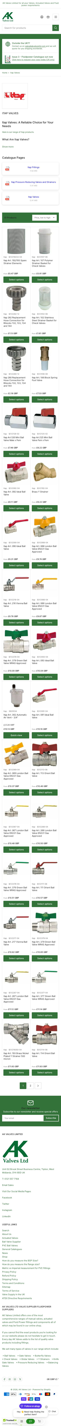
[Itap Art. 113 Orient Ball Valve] (44, 754)
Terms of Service (10, 1290)
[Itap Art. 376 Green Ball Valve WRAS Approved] (16, 868)
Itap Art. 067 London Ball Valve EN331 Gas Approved (16, 833)
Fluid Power (19, 1322)
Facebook (7, 1197)
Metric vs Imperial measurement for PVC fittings (26, 1268)
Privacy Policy (9, 1271)
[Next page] (38, 1086)
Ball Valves (9, 1355)
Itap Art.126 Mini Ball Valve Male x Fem (14, 439)
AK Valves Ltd (25, 1389)
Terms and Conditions (13, 1283)
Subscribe (51, 1118)
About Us (6, 1234)
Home (4, 73)
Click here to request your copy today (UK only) (33, 59)
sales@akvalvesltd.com (35, 46)
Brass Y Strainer (40, 491)
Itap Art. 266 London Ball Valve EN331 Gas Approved (44, 833)
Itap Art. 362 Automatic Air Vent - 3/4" (15, 716)
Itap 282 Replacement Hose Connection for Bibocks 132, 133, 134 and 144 (15, 321)
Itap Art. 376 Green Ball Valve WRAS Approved (15, 889)
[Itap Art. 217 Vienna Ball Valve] (16, 922)
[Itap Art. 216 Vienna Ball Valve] (16, 584)
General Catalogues (12, 1249)
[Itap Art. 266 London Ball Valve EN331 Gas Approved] (44, 811)
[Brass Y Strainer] (44, 472)
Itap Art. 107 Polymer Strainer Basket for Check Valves (42, 263)
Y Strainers (44, 1359)
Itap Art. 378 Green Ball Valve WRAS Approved (15, 662)
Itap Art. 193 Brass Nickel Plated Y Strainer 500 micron (16, 1056)
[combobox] (30, 28)
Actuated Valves (10, 1238)
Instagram (7, 1210)
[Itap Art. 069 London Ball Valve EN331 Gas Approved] (16, 754)
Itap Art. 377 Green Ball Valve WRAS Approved (43, 997)
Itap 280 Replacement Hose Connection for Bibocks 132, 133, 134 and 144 (15, 381)
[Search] (55, 28)
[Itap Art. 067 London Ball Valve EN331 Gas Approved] (16, 811)
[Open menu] (56, 17)
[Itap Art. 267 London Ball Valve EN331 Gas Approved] (16, 977)
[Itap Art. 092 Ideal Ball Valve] (16, 472)
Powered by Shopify (42, 1389)
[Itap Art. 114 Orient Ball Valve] (44, 1034)
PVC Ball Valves (10, 1245)
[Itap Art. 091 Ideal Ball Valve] (44, 695)
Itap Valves (15, 73)
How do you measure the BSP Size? (20, 1260)
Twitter (5, 1204)
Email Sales (8, 1185)
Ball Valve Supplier (11, 1241)
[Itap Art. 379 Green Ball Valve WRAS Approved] (44, 922)
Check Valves (10, 1359)
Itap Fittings (33, 167)
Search (5, 1230)
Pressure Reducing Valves (31, 1362)
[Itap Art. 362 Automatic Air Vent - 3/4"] (16, 695)
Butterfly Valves (43, 1355)
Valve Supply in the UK (13, 1294)
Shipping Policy (10, 1279)
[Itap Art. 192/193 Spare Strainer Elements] (16, 241)
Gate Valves (25, 1355)
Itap (5, 257)
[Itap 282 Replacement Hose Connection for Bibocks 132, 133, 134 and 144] (16, 298)
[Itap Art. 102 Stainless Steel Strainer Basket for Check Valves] (44, 298)
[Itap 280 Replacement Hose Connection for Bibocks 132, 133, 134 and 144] (16, 358)
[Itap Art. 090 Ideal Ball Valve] (16, 527)
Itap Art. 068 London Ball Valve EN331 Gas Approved (44, 549)
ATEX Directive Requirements (17, 1298)
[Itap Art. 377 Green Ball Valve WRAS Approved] (44, 977)
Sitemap (6, 1287)
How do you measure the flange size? (21, 1264)
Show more (8, 146)
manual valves (35, 1318)
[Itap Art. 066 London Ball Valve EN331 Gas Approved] (44, 584)
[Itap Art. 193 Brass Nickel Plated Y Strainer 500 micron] (16, 1034)
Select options (16, 279)
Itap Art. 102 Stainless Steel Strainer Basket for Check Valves (44, 320)
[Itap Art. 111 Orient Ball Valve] (44, 868)
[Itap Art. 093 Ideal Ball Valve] (44, 641)
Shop (4, 1256)
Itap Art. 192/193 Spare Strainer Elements (15, 262)
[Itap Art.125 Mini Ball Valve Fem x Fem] (44, 418)
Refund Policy (9, 1275)
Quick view (16, 735)
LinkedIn (6, 1216)
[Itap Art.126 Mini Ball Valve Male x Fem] (16, 418)
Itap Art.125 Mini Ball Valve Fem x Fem (42, 439)
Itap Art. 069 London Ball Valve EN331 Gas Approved (16, 776)
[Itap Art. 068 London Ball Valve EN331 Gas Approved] (44, 527)
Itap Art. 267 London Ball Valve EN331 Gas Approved (16, 999)
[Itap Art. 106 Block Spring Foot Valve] (44, 358)
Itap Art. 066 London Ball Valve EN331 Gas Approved (44, 606)
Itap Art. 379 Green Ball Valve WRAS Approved (43, 943)
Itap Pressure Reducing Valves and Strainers (33, 182)
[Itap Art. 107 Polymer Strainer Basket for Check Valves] (44, 241)
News (5, 1253)
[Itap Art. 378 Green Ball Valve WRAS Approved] (16, 641)
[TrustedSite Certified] (10, 1421)
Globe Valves (27, 1359)
